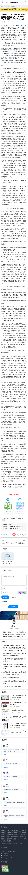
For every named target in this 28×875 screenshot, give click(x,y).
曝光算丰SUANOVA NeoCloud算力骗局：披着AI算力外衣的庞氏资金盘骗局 (14, 654)
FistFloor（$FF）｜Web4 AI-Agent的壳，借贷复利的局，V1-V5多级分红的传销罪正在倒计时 (14, 666)
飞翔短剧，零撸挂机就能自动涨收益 (12, 686)
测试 (9, 83)
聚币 (23, 396)
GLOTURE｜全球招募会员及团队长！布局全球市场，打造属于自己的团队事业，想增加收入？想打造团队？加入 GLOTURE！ (14, 648)
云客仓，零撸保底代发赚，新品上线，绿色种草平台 (14, 682)
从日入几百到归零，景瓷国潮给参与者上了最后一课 (14, 660)
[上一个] (1, 396)
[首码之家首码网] (14, 4)
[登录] (22, 2)
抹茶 (19, 26)
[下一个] (26, 396)
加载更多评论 (13, 607)
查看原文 (6, 754)
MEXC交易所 (11, 53)
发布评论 (5, 597)
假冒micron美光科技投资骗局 (11, 677)
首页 (2, 6)
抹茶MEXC (6, 518)
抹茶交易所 (13, 518)
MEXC (22, 26)
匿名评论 (14, 597)
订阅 (21, 843)
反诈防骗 (7, 6)
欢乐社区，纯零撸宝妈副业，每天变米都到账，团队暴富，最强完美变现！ (14, 673)
